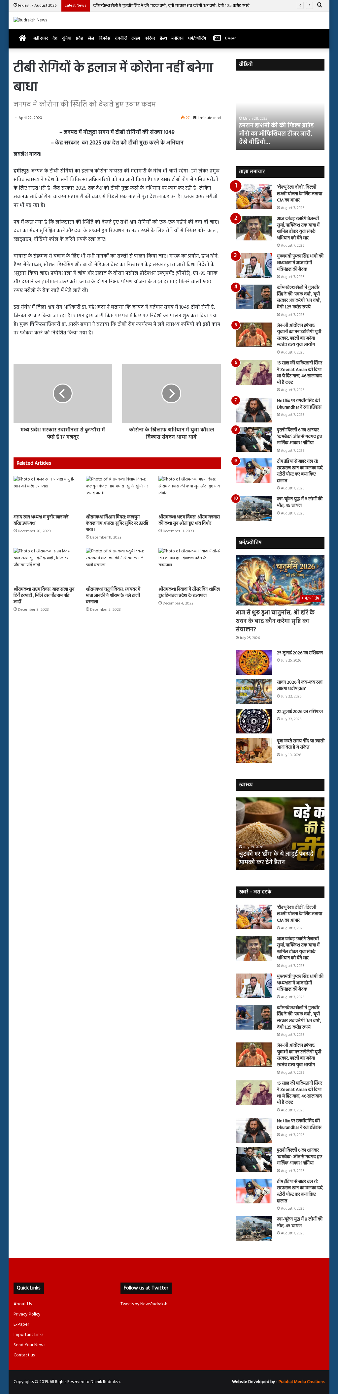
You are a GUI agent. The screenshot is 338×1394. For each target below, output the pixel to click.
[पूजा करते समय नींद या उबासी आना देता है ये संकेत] (254, 750)
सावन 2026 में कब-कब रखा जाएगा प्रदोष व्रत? (299, 686)
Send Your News (29, 1345)
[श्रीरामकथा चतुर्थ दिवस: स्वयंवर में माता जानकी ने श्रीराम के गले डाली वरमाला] (117, 565)
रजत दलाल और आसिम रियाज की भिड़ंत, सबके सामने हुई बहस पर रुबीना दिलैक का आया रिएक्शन (277, 134)
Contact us (24, 1355)
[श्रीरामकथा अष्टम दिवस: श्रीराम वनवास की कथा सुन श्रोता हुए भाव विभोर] (189, 493)
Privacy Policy (27, 1314)
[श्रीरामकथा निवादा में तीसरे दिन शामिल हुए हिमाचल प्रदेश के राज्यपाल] (189, 565)
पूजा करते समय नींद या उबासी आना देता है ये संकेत (300, 744)
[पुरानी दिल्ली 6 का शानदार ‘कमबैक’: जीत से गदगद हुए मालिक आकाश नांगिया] (254, 439)
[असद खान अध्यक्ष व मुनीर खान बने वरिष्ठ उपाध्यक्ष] (45, 493)
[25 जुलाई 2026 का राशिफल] (254, 662)
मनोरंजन (177, 38)
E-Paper (21, 1324)
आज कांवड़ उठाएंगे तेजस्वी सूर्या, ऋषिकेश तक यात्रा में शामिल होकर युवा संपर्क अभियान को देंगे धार (298, 228)
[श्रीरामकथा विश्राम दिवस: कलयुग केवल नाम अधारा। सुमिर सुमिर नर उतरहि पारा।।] (117, 493)
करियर (150, 38)
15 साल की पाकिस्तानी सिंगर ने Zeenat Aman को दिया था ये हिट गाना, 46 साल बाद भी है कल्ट (299, 373)
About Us (23, 1304)
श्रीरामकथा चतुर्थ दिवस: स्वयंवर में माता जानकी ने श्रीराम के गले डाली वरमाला (113, 596)
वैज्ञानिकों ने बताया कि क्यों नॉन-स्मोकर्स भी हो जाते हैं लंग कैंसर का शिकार (277, 854)
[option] (280, 113)
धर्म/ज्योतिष (197, 38)
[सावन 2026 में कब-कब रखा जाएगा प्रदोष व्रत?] (254, 691)
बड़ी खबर (40, 38)
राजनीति (121, 38)
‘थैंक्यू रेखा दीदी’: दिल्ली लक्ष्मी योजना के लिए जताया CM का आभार (299, 194)
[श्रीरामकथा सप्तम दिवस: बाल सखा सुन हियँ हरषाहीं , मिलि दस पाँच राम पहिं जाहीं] (45, 565)
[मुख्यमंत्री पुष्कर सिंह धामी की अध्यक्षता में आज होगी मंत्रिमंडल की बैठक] (254, 265)
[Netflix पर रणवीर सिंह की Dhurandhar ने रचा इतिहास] (254, 410)
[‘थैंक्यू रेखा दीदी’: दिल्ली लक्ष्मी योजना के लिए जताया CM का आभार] (254, 196)
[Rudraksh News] (30, 20)
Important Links (28, 1334)
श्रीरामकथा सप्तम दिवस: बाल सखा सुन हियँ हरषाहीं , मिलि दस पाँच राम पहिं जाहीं (44, 596)
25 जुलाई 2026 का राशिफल (300, 653)
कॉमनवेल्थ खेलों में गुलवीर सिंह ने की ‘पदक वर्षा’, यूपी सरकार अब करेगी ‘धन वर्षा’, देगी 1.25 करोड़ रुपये (171, 5)
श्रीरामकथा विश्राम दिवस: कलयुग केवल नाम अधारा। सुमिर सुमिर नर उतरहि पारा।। (117, 523)
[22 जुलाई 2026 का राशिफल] (254, 721)
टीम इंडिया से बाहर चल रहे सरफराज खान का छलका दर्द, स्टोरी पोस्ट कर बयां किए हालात (300, 471)
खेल (91, 38)
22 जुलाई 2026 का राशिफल (300, 712)
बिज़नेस (104, 38)
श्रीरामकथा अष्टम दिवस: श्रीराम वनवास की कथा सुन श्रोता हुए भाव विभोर (189, 520)
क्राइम (135, 38)
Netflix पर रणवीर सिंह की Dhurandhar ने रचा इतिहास (299, 404)
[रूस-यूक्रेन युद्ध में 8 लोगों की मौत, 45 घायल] (254, 508)
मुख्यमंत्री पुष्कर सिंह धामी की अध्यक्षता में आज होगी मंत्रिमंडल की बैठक (300, 263)
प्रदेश (79, 38)
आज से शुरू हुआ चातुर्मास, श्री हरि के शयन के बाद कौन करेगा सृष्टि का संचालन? (275, 621)
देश (54, 38)
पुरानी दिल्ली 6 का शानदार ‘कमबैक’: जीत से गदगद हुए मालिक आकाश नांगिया (299, 436)
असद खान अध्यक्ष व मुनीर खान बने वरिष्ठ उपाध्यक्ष (41, 520)
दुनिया (66, 38)
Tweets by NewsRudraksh (143, 1304)
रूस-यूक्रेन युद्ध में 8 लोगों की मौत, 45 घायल (299, 502)
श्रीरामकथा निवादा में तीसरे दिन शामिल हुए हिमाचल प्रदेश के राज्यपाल (189, 593)
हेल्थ (163, 38)
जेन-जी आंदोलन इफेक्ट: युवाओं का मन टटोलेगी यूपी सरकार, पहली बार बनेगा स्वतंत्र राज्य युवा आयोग (299, 335)
